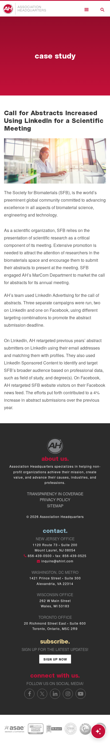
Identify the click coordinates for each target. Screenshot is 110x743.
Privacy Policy (55, 499)
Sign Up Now (55, 659)
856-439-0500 (40, 555)
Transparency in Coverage (55, 493)
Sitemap (55, 505)
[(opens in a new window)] (14, 728)
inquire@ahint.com (57, 561)
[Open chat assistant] (98, 731)
